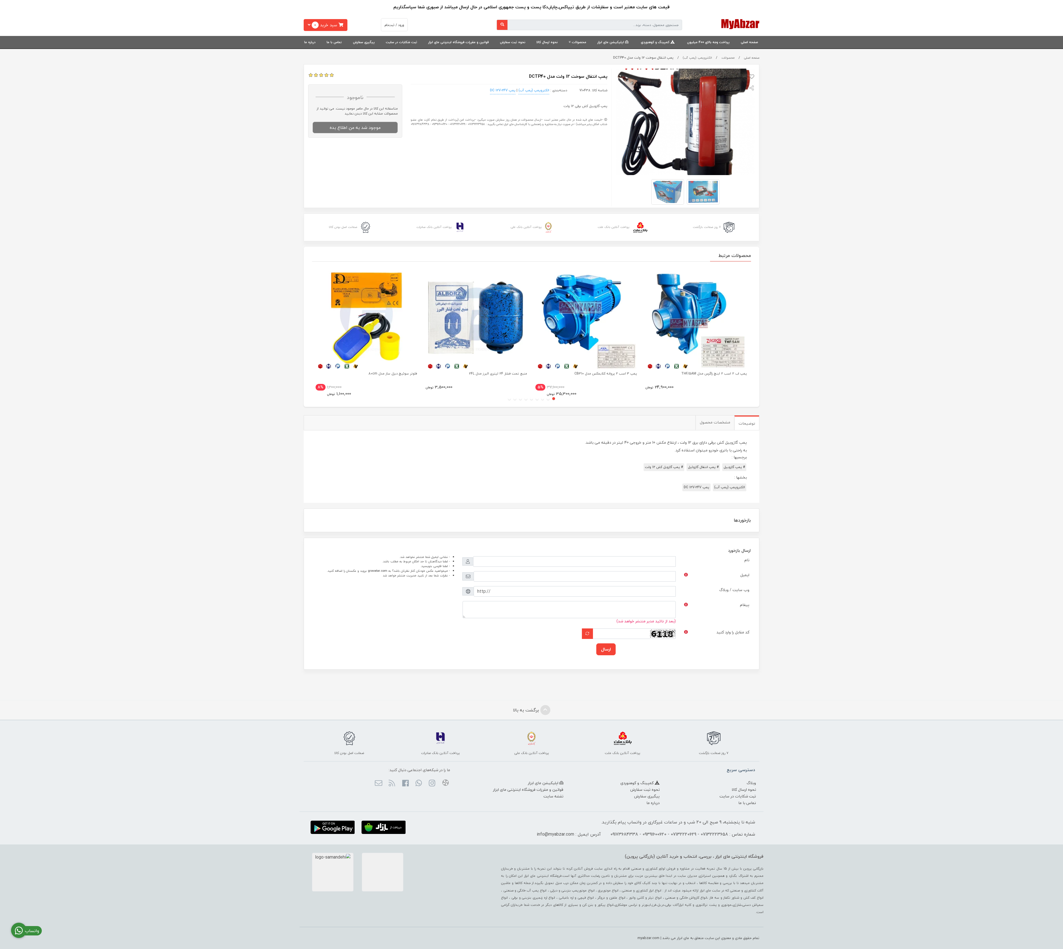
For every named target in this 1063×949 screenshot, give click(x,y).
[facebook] (405, 783)
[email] (378, 783)
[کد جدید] (587, 633)
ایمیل (744, 574)
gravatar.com (377, 570)
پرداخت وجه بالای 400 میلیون (708, 42)
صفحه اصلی (749, 42)
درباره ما (310, 42)
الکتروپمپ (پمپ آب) (697, 57)
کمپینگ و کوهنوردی (655, 42)
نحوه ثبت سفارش (512, 42)
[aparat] (445, 783)
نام (746, 560)
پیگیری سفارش (364, 42)
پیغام (744, 604)
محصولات (579, 42)
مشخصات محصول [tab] (715, 422)
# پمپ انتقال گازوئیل (703, 467)
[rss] (391, 783)
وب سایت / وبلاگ (734, 589)
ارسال (606, 649)
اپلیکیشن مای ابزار (611, 42)
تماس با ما (334, 42)
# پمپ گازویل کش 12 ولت (664, 467)
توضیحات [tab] (747, 423)
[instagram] (432, 783)
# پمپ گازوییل (734, 467)
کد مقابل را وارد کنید (732, 632)
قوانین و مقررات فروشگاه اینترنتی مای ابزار (458, 42)
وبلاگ (751, 782)
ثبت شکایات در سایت (401, 42)
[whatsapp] (418, 783)
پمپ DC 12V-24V (502, 90)
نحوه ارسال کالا (547, 42)
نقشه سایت (553, 796)
